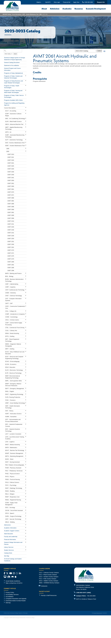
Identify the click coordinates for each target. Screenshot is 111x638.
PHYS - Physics (9, 476)
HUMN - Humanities (11, 416)
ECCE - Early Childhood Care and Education (14, 352)
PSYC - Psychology (10, 485)
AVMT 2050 (10, 180)
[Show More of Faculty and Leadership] (26, 536)
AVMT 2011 (10, 157)
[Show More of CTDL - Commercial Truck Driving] (26, 327)
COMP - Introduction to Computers (15, 314)
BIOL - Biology (9, 276)
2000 (40, 14)
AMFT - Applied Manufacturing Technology (13, 128)
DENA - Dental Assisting (12, 333)
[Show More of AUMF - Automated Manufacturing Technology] (26, 134)
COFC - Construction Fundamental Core (15, 307)
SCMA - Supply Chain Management (11, 503)
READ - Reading (9, 491)
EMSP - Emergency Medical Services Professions (13, 384)
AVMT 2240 (10, 235)
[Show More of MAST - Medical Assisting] (26, 444)
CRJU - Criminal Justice (12, 320)
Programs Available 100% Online (13, 100)
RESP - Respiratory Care (12, 497)
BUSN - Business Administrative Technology (14, 280)
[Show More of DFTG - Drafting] (26, 336)
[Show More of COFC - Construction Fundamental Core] (26, 306)
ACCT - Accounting (10, 111)
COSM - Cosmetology (11, 317)
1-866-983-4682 (88, 2)
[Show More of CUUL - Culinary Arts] (26, 330)
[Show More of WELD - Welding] (26, 522)
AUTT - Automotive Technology (14, 140)
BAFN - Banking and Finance (13, 273)
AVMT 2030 (10, 172)
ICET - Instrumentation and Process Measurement (12, 420)
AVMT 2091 (10, 212)
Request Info (101, 2)
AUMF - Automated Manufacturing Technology (14, 136)
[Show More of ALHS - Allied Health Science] (26, 121)
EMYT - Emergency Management (14, 388)
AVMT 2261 (10, 247)
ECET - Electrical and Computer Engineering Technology (14, 357)
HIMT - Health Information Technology (12, 407)
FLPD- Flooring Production (12, 397)
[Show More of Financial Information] (26, 539)
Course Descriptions (16, 14)
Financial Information (10, 539)
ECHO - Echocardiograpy (12, 361)
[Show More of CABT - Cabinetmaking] (26, 284)
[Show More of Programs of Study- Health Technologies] (26, 85)
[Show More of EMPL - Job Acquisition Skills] (26, 380)
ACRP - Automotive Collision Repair (13, 114)
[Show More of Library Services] (26, 547)
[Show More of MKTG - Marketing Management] (26, 456)
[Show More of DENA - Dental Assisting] (26, 333)
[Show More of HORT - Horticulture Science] (26, 413)
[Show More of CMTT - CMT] (26, 303)
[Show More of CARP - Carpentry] (26, 287)
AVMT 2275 (10, 256)
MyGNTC (48, 2)
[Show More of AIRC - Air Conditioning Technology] (26, 118)
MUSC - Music (9, 459)
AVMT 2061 (10, 189)
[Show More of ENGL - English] (26, 391)
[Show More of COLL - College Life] (26, 311)
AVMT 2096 (10, 218)
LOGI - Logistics (9, 441)
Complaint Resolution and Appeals (16, 598)
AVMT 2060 (10, 186)
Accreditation (9, 596)
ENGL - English (9, 391)
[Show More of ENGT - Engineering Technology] (26, 394)
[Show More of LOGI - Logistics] (26, 441)
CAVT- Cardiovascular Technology (14, 290)
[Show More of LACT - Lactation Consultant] (26, 433)
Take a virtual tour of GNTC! (14, 583)
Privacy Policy (10, 592)
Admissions (54, 8)
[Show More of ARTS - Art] (26, 132)
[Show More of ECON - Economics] (26, 364)
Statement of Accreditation (11, 65)
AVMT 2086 (10, 206)
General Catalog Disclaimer (12, 62)
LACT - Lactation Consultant (13, 434)
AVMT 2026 (10, 169)
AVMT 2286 (10, 270)
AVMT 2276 (10, 259)
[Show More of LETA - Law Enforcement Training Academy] (26, 436)
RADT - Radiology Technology (13, 488)
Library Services (8, 547)
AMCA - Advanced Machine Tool (14, 124)
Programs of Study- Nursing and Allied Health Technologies (13, 91)
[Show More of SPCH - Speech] (26, 513)
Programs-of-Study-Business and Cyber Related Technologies (13, 82)
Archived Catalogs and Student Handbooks (13, 560)
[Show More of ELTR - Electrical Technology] (26, 373)
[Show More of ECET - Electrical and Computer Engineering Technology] (26, 356)
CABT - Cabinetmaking (11, 284)
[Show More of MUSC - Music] (26, 459)
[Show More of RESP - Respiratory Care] (26, 496)
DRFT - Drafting (9, 349)
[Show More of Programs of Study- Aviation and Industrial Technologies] (26, 76)
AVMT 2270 (10, 250)
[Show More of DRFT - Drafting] (26, 348)
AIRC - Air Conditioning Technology (15, 118)
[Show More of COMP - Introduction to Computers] (26, 314)
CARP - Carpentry (10, 287)
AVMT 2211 (10, 224)
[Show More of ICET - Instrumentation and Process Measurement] (26, 419)
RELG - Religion (9, 494)
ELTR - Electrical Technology (13, 373)
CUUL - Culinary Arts (11, 330)
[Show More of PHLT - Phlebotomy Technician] (26, 470)
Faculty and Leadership (10, 536)
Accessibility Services (12, 594)
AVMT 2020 (10, 160)
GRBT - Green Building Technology (15, 403)
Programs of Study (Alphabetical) (13, 73)
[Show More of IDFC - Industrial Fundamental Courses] (26, 424)
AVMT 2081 (10, 201)
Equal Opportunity (97, 613)
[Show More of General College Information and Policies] (26, 542)
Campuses (44, 586)
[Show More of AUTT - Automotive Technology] (26, 139)
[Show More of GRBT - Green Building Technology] (26, 403)
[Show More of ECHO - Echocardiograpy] (26, 361)
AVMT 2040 (10, 174)
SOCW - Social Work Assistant (14, 510)
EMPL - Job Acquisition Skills (13, 381)
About (44, 8)
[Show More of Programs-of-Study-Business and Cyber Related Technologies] (26, 80)
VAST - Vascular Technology (13, 519)
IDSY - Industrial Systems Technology (12, 430)
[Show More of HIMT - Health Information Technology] (26, 405)
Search (15, 53)
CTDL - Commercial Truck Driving (14, 327)
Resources (79, 8)
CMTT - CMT (9, 303)
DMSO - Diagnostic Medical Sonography (13, 345)
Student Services (9, 550)
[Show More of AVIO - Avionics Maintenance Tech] (26, 142)
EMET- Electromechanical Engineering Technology (12, 377)
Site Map (6, 556)
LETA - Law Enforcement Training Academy (14, 438)
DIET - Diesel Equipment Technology (12, 340)
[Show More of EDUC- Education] (26, 367)
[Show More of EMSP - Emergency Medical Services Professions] (26, 383)
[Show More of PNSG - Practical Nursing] (26, 479)
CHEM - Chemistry (10, 293)
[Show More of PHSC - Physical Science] (26, 473)
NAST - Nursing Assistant (12, 462)
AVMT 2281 (10, 264)
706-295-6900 (91, 596)
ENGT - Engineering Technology (14, 394)
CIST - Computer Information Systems (13, 299)
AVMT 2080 (10, 198)
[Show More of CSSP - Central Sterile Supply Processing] (26, 322)
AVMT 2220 (10, 227)
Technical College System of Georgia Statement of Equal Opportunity (14, 58)
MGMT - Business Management (14, 453)
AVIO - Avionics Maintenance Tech (15, 142)
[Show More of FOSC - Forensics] (26, 400)
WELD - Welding (10, 522)
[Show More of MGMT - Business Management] (26, 453)
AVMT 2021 (10, 163)
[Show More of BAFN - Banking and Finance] (26, 273)
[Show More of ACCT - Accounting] (26, 110)
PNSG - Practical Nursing (12, 479)
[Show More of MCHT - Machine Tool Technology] (26, 450)
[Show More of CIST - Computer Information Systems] (26, 298)
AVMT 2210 (10, 221)
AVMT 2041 (10, 177)
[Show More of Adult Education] (26, 533)
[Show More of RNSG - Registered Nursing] (26, 499)
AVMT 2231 (10, 232)
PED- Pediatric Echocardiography (14, 465)
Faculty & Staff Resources (49, 595)
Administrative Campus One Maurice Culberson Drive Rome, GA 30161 (85, 587)
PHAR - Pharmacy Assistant (13, 468)
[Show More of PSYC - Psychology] (26, 485)
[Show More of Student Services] (26, 550)
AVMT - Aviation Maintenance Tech (30, 14)
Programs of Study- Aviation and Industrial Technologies (13, 77)
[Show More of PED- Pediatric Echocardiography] (26, 464)
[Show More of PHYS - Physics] (26, 476)
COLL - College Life (10, 311)
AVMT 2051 (10, 183)
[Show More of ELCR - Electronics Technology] (26, 370)
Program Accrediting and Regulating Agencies (14, 104)
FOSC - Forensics (10, 400)
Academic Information (10, 528)
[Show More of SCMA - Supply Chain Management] (26, 502)
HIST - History (9, 411)
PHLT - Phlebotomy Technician (14, 471)
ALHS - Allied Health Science (13, 121)
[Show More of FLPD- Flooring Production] (26, 397)
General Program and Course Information (12, 69)
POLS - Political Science (12, 482)
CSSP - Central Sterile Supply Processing (13, 323)
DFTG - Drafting (9, 336)
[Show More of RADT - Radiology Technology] (26, 488)
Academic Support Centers (11, 530)
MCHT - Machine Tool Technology (14, 450)
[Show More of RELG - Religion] (26, 494)
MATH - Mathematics (11, 447)
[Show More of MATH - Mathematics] (26, 447)
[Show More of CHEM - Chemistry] (26, 292)
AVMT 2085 (10, 203)
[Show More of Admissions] (26, 524)
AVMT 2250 (10, 238)
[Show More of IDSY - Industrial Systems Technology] (26, 429)
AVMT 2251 (10, 241)
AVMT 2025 (10, 166)
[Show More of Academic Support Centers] (26, 530)
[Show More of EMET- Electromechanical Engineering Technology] (26, 375)
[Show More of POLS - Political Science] (26, 482)
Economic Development (96, 8)
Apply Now (76, 2)
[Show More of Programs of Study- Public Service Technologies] (26, 95)
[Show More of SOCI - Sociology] (26, 507)
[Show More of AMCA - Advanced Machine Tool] (26, 124)
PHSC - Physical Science (12, 473)
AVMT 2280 (10, 262)
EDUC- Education (10, 367)
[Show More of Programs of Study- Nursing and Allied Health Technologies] (26, 90)
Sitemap (8, 602)
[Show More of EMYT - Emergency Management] (26, 388)
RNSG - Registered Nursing (13, 500)
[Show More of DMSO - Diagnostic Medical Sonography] (26, 344)
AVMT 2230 (10, 230)
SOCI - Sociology (10, 507)
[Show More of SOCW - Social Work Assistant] (26, 510)
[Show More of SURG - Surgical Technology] (26, 516)
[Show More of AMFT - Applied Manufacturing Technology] (26, 127)
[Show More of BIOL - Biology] (26, 276)
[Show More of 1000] (26, 148)
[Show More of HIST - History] (26, 410)
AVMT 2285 (10, 267)
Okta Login (57, 2)
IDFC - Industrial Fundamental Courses (13, 425)
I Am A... (39, 2)
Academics (67, 8)
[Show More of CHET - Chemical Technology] (26, 295)
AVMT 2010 (10, 154)
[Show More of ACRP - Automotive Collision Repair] (26, 113)
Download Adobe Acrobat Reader (16, 600)
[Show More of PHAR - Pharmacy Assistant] (26, 467)
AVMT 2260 (10, 244)
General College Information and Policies (13, 543)
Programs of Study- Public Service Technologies (14, 96)
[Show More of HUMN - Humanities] (26, 416)
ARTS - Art (8, 132)
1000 (7, 148)
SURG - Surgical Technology (13, 516)
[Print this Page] (104, 51)
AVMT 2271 (10, 253)
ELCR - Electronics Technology (14, 370)
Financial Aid (66, 2)
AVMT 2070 (10, 192)
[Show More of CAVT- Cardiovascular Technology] (26, 289)
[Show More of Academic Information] (26, 527)
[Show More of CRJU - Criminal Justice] (26, 319)
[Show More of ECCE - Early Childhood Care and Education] (26, 351)
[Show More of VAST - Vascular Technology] (26, 519)
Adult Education (8, 533)
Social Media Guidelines (13, 581)
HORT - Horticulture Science (13, 413)
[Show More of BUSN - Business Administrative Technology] (26, 279)
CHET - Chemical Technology (13, 295)
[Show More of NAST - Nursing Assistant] (26, 462)
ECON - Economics (10, 364)
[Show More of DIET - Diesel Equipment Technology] (26, 339)
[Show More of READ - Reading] (26, 491)
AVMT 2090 (10, 209)
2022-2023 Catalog (7, 14)
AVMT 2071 (10, 195)
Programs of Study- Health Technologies (11, 86)
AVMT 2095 (10, 215)
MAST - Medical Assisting (12, 444)
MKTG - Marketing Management (14, 456)
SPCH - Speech (9, 513)
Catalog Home (8, 553)
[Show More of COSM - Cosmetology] (26, 316)
